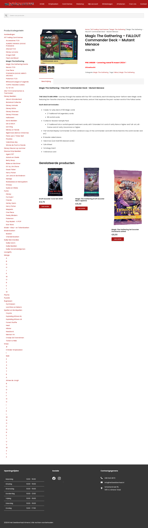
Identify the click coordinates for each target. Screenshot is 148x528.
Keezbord (10, 331)
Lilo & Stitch (10, 124)
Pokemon (9, 218)
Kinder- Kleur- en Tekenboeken (16, 227)
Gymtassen (10, 304)
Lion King (9, 127)
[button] (75, 31)
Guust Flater (11, 169)
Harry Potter (11, 172)
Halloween (10, 117)
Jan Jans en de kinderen (15, 175)
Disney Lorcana (12, 52)
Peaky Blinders (11, 215)
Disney (8, 194)
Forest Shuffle (11, 322)
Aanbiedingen (9, 34)
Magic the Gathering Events (17, 64)
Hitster (8, 328)
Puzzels (7, 298)
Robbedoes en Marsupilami (16, 182)
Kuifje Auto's (10, 243)
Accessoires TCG (12, 40)
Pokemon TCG (11, 78)
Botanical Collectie (13, 102)
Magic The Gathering (117, 29)
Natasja (9, 179)
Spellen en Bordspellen (13, 310)
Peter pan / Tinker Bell (15, 136)
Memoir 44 (10, 334)
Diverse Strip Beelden (12, 151)
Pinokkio (9, 139)
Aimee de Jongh (12, 380)
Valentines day (12, 142)
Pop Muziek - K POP (13, 221)
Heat (8, 325)
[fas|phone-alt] (103, 478)
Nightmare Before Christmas (17, 133)
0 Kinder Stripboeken (14, 350)
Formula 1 (9, 197)
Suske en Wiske (12, 188)
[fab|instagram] (59, 478)
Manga (6, 255)
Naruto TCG (10, 67)
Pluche (6, 295)
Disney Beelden (10, 96)
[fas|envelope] (103, 482)
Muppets (9, 209)
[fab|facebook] (53, 478)
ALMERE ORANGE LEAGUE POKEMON (16, 44)
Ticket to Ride (11, 341)
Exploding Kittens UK (14, 319)
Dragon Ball (10, 55)
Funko (6, 191)
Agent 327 (10, 154)
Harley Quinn (11, 203)
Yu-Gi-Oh (9, 88)
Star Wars (10, 224)
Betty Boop (10, 160)
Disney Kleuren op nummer (14, 148)
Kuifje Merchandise (11, 240)
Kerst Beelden (11, 121)
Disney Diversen (12, 111)
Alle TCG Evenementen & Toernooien (14, 92)
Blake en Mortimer (13, 163)
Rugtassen (8, 301)
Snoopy (9, 185)
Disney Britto (11, 108)
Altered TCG (11, 49)
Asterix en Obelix (12, 157)
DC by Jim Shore (12, 166)
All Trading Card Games (99, 29)
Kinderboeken (9, 230)
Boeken (9, 234)
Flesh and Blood (12, 58)
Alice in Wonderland (14, 99)
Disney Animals (12, 105)
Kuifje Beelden (11, 246)
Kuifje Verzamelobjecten (15, 249)
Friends (9, 200)
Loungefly (8, 252)
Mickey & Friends (12, 130)
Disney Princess (12, 114)
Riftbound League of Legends (17, 82)
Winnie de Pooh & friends (15, 145)
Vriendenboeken (12, 237)
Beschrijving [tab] (46, 81)
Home (87, 29)
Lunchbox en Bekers (14, 307)
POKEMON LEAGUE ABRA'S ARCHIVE (16, 74)
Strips (6, 344)
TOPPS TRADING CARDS (15, 85)
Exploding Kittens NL (14, 316)
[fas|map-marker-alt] (103, 488)
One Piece (10, 70)
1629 (7, 356)
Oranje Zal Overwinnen (15, 338)
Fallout (116, 72)
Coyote (9, 313)
